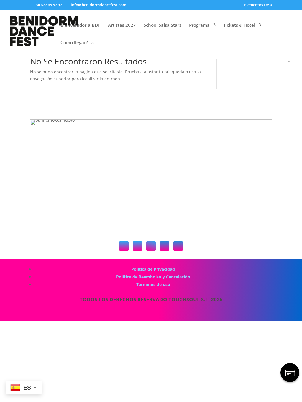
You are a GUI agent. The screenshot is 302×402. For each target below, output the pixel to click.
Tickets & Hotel (239, 25)
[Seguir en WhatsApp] (124, 246)
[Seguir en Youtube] (164, 246)
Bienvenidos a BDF (80, 25)
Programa (199, 25)
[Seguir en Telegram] (178, 246)
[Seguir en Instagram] (137, 246)
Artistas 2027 (122, 25)
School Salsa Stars (162, 25)
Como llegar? (74, 42)
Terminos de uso (153, 284)
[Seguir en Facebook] (151, 246)
